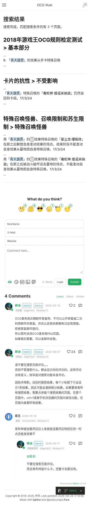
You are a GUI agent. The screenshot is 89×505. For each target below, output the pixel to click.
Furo (66, 499)
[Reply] (80, 305)
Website (11, 241)
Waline (76, 483)
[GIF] (22, 281)
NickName (13, 224)
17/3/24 (26, 98)
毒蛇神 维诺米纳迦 (57, 93)
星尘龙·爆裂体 (71, 139)
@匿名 (31, 456)
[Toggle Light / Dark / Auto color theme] (84, 4)
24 (73, 352)
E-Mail (11, 232)
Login (60, 281)
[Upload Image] (27, 281)
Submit (75, 281)
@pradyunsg (54, 499)
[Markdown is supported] (10, 281)
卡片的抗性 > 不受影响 (30, 81)
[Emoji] (16, 281)
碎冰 (18, 305)
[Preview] (33, 281)
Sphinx (37, 499)
